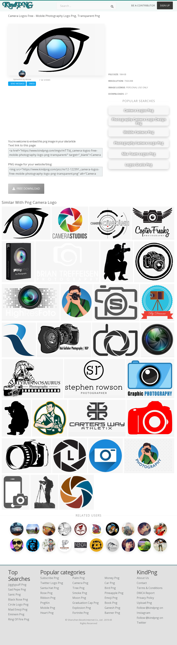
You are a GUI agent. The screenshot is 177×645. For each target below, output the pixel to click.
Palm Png (78, 578)
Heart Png (47, 613)
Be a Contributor (143, 5)
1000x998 (66, 507)
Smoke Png (79, 593)
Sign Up (165, 5)
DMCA (31, 83)
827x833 (8, 355)
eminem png (16, 614)
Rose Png (46, 593)
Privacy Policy (145, 598)
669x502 (138, 237)
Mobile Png (47, 608)
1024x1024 (9, 280)
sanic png (14, 594)
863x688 (95, 237)
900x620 (67, 318)
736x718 (147, 355)
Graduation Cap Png (85, 603)
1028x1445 (9, 434)
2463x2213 (59, 237)
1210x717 (44, 355)
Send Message (17, 83)
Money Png (112, 578)
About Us (143, 578)
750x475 (42, 280)
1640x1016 (9, 318)
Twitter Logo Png (51, 583)
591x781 (8, 507)
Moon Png (79, 598)
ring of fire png (18, 619)
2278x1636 (9, 471)
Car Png (110, 583)
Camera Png (80, 583)
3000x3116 (40, 434)
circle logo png (18, 604)
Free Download (27, 189)
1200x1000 (100, 355)
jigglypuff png (17, 585)
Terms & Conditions (149, 588)
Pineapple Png (114, 593)
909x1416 (37, 507)
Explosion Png (81, 608)
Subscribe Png (49, 578)
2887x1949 (131, 471)
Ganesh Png (112, 608)
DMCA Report (146, 593)
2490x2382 (142, 280)
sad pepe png (17, 589)
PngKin (45, 603)
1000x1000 (134, 396)
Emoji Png (111, 598)
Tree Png (78, 588)
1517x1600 (148, 318)
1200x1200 (134, 434)
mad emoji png (17, 609)
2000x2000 (60, 471)
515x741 (106, 280)
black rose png (18, 599)
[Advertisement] (56, 112)
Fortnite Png (80, 613)
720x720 (94, 471)
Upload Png (144, 603)
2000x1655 (101, 318)
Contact (142, 583)
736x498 (8, 237)
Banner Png (112, 613)
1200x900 (8, 396)
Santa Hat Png (49, 588)
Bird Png (110, 588)
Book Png (111, 603)
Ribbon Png (47, 598)
